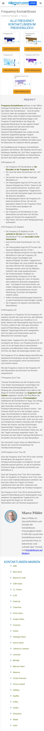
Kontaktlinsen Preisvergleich (9, 16)
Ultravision (17, 714)
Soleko (16, 708)
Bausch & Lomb (19, 578)
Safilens (16, 690)
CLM (15, 595)
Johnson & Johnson (21, 649)
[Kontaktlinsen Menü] (3, 3)
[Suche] (41, 3)
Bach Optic (17, 572)
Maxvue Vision (19, 666)
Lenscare (17, 654)
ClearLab (16, 601)
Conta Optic (18, 613)
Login (33, 3)
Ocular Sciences (19, 678)
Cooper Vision (18, 619)
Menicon (16, 672)
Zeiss (15, 725)
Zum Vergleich (11, 49)
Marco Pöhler (32, 513)
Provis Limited (19, 684)
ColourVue (17, 607)
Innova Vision (18, 643)
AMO (15, 566)
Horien (15, 631)
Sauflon (16, 696)
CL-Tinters (17, 589)
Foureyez (17, 625)
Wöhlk (15, 719)
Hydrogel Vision (19, 637)
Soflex (15, 702)
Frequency (24, 16)
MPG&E (16, 660)
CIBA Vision (17, 584)
